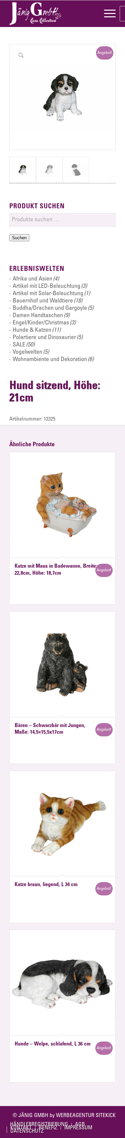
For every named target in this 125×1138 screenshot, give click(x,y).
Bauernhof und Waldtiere (43, 301)
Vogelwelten (27, 352)
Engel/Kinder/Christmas (41, 323)
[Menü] (106, 13)
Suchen (19, 237)
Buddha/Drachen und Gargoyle (50, 308)
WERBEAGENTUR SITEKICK (86, 1115)
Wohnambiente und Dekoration (50, 360)
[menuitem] (106, 13)
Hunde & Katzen (32, 330)
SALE (19, 345)
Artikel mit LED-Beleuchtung (46, 286)
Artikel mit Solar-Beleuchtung (48, 294)
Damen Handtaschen (38, 316)
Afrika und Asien (32, 279)
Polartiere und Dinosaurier (44, 338)
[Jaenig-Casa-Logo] (51, 13)
